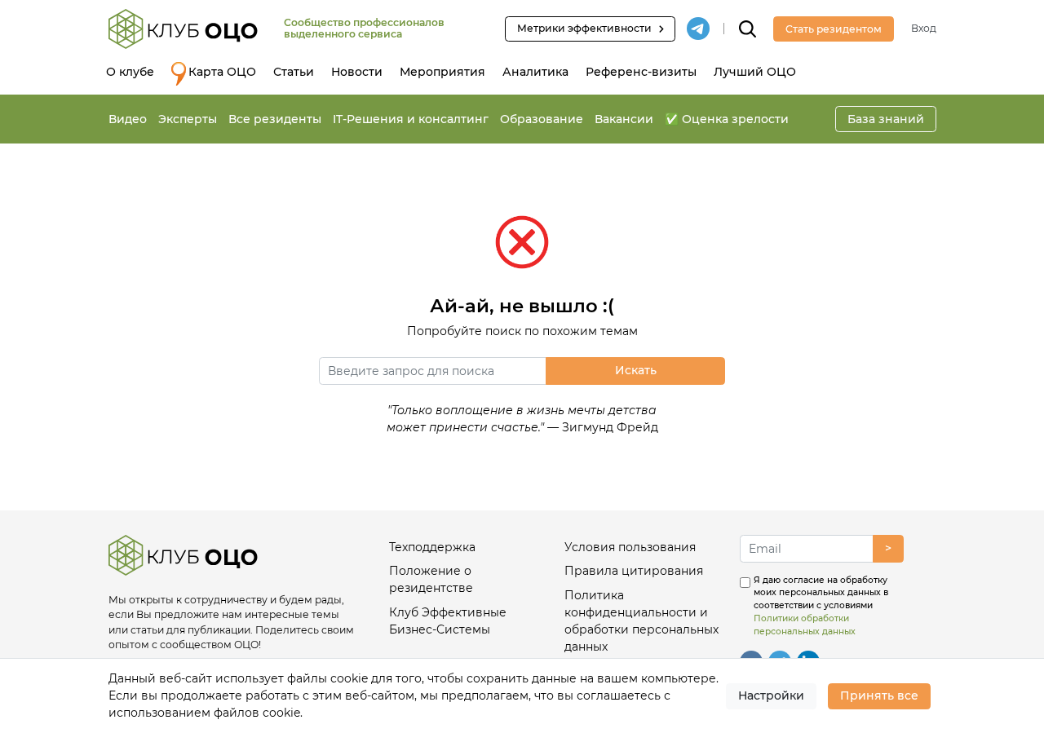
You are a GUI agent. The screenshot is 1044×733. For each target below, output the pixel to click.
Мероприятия (442, 71)
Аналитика (535, 71)
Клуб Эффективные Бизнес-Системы (448, 621)
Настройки (771, 695)
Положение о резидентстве (431, 579)
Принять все (879, 695)
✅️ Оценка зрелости (727, 119)
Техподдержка (432, 547)
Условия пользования (630, 547)
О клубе (130, 71)
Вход (923, 28)
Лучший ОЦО (755, 71)
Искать (636, 370)
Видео (127, 119)
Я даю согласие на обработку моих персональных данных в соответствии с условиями (821, 606)
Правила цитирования (633, 570)
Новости (357, 71)
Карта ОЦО (222, 71)
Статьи (293, 71)
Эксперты (187, 119)
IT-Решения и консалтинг (411, 119)
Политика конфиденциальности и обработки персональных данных (641, 621)
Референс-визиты (641, 71)
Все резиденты (274, 119)
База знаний (885, 119)
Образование (541, 119)
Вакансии (624, 119)
